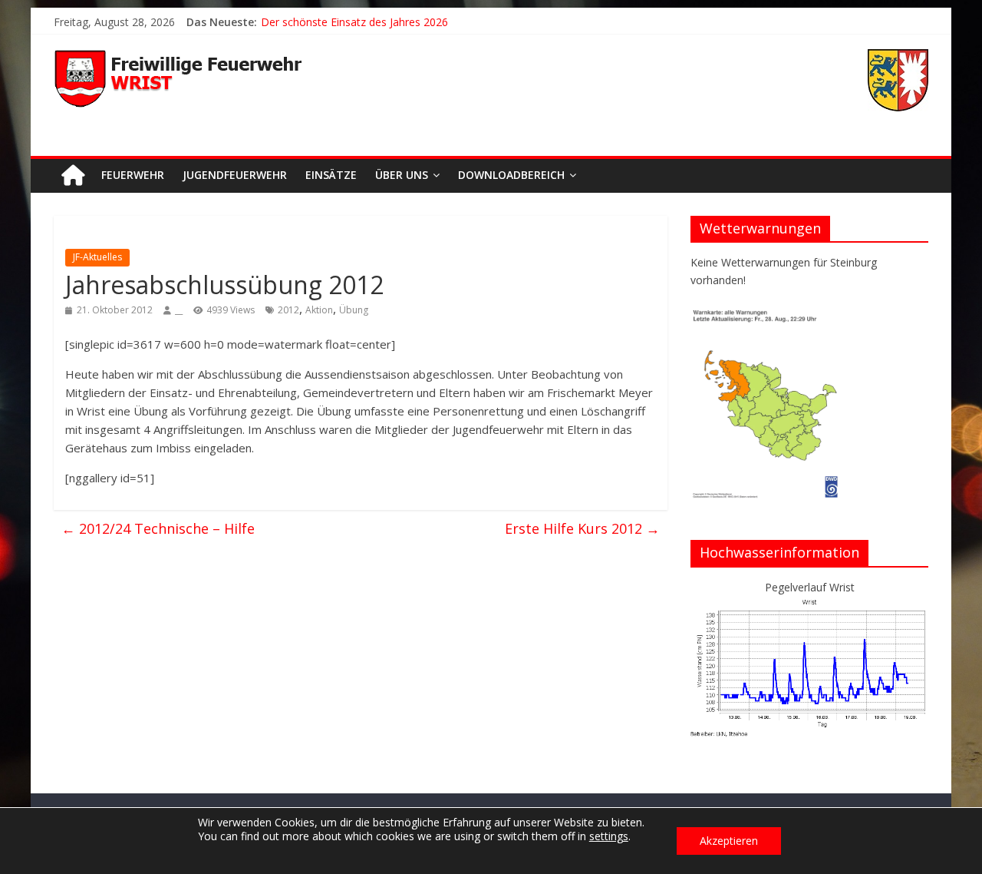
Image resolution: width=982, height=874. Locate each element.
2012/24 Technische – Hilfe (158, 528)
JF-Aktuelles (97, 256)
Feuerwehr (132, 174)
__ (179, 309)
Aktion (319, 309)
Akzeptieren (729, 840)
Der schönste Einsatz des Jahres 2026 (354, 22)
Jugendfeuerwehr (235, 174)
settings (608, 836)
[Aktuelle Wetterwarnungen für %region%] (767, 314)
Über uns (401, 174)
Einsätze (331, 174)
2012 (288, 309)
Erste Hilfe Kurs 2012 (582, 528)
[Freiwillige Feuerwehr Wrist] (73, 175)
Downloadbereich (511, 174)
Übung (353, 309)
